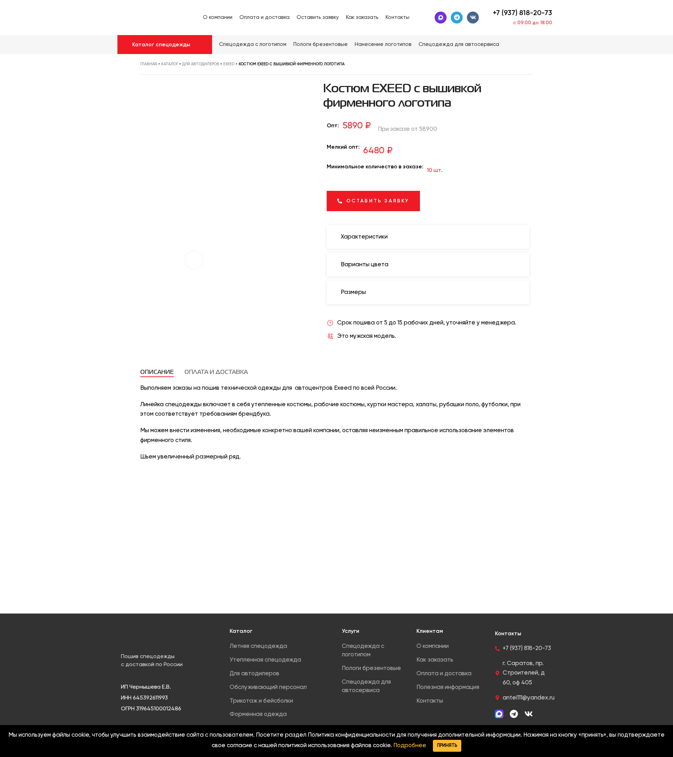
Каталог (169, 64)
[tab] (157, 373)
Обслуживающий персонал (268, 687)
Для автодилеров (200, 64)
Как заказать (434, 660)
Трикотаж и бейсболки (261, 701)
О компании (432, 646)
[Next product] (529, 66)
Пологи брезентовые (371, 668)
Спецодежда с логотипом (363, 650)
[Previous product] (515, 66)
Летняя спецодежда (258, 646)
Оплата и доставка (443, 674)
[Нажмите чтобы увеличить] (194, 260)
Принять (447, 745)
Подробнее (409, 746)
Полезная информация (447, 687)
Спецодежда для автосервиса (366, 686)
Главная (148, 64)
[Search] (553, 45)
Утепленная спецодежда (265, 660)
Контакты (429, 701)
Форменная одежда (258, 714)
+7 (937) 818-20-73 (522, 13)
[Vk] (473, 18)
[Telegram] (457, 18)
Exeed (228, 64)
